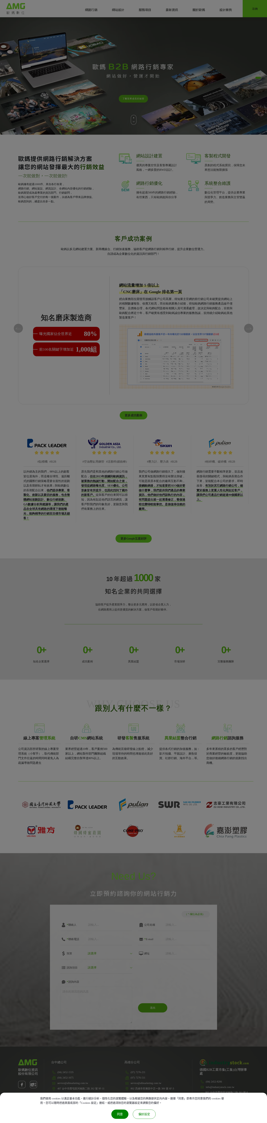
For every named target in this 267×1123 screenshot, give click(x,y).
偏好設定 (144, 1114)
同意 (120, 1114)
